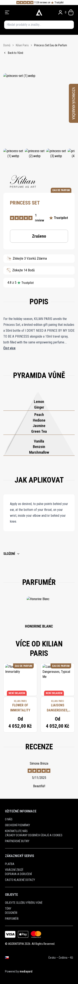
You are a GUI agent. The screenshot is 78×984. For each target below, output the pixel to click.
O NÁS (8, 819)
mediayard (26, 971)
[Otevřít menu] (18, 12)
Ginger (39, 407)
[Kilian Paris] (23, 181)
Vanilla (39, 441)
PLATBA (9, 864)
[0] (71, 12)
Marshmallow (39, 452)
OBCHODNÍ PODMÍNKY (17, 825)
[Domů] (39, 12)
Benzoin (39, 446)
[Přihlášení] (60, 12)
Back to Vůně (15, 52)
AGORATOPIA (16, 943)
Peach (39, 414)
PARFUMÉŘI (12, 918)
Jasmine (39, 425)
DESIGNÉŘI (11, 912)
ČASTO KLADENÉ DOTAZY (20, 880)
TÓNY (8, 908)
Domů (6, 45)
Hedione (39, 420)
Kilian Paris (22, 45)
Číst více (9, 348)
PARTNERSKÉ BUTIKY (17, 841)
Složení (9, 554)
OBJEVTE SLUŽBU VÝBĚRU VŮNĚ (23, 902)
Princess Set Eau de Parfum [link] (50, 45)
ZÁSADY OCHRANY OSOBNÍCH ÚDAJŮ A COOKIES (33, 835)
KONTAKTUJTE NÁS (16, 831)
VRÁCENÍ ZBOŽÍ (14, 869)
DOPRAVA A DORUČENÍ (18, 874)
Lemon (39, 401)
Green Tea (39, 431)
